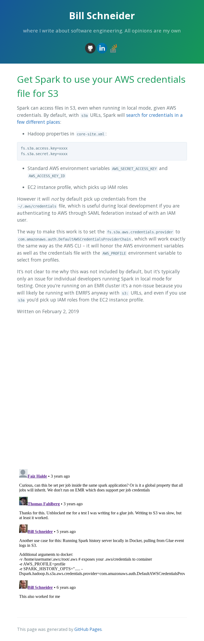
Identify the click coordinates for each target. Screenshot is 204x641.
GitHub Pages (88, 629)
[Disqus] (102, 388)
